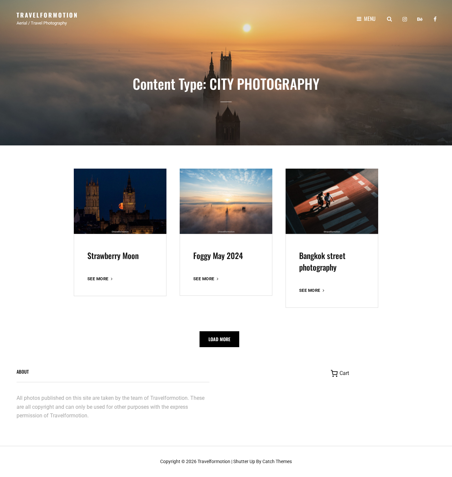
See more (100, 279)
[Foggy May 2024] (226, 201)
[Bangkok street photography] (332, 201)
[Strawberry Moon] (120, 201)
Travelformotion (47, 15)
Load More (219, 339)
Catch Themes (277, 461)
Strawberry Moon (113, 255)
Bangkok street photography (322, 261)
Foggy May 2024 (218, 255)
